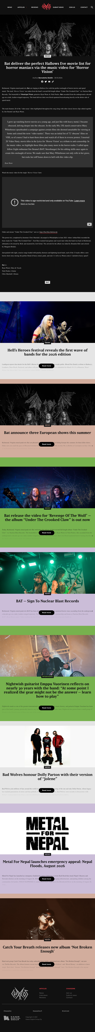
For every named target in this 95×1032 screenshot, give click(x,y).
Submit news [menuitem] (58, 7)
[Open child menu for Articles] (26, 7)
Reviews (42, 998)
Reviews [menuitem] (34, 7)
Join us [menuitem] (72, 7)
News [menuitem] (9, 7)
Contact (69, 998)
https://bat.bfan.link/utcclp (48, 232)
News (47, 56)
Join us (69, 993)
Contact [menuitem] (84, 7)
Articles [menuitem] (21, 7)
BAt (47, 282)
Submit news (71, 995)
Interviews (47, 677)
